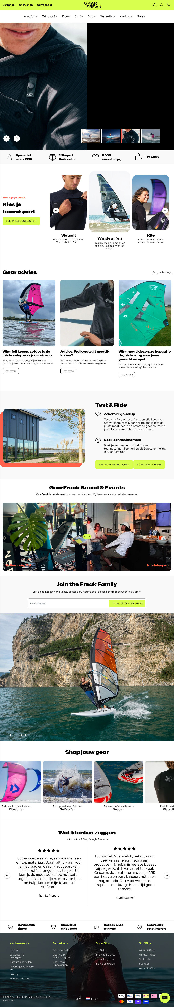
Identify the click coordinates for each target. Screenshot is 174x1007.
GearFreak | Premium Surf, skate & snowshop (27, 999)
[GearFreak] (93, 5)
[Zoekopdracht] (155, 5)
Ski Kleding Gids (105, 963)
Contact (15, 950)
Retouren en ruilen (21, 962)
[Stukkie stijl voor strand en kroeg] (149, 782)
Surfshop (9, 5)
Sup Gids (144, 963)
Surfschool (44, 5)
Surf (78, 16)
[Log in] (162, 5)
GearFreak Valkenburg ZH (61, 956)
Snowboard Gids (105, 954)
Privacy (14, 974)
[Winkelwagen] (168, 5)
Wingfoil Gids (146, 950)
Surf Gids (144, 959)
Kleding (125, 16)
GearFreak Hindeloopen (60, 963)
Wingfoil (30, 16)
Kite (65, 16)
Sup (91, 16)
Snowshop (26, 5)
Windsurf (49, 16)
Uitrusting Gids (105, 959)
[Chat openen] (165, 998)
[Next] (17, 138)
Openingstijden (62, 950)
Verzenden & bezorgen (17, 956)
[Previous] (6, 138)
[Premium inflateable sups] (47, 782)
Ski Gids (100, 950)
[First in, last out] (98, 782)
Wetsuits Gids (147, 968)
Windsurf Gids (147, 954)
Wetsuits (106, 16)
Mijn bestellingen (20, 978)
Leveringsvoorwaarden (22, 968)
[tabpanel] (87, 86)
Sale (140, 16)
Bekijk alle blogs (161, 272)
